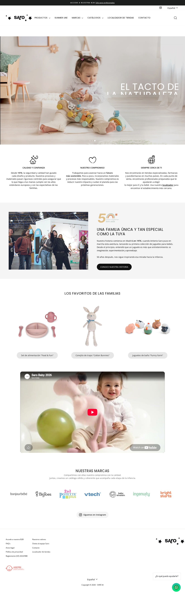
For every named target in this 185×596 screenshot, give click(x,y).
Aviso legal (10, 548)
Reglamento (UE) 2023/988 (16, 556)
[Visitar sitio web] (18, 494)
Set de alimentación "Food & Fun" (37, 355)
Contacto (144, 17)
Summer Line (61, 17)
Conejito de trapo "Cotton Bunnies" (93, 355)
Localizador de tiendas (121, 17)
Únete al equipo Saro (40, 543)
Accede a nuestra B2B (15, 539)
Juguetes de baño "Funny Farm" (147, 355)
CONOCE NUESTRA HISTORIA (114, 267)
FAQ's (8, 543)
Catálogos (94, 17)
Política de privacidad (14, 552)
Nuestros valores (39, 539)
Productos (41, 17)
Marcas (76, 17)
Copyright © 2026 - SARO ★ (93, 585)
